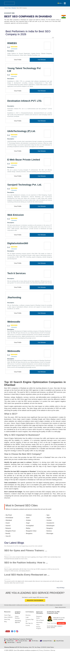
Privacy (41, 650)
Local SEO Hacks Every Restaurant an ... (27, 574)
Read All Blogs (60, 587)
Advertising (39, 622)
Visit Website (42, 59)
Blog (5, 621)
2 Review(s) (14, 165)
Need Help (7, 619)
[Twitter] (15, 631)
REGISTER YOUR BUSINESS (35, 600)
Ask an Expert (40, 620)
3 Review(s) (14, 136)
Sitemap (53, 650)
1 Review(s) (14, 249)
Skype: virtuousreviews (60, 607)
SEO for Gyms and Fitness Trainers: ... (25, 550)
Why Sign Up (29, 623)
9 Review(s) (14, 76)
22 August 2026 (9, 13)
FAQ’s (38, 624)
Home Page (7, 615)
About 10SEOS (8, 617)
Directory (28, 615)
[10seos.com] (9, 3)
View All (8, 536)
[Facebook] (12, 631)
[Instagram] (17, 631)
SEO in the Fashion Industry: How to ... (26, 562)
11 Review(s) (14, 48)
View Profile (17, 59)
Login (27, 617)
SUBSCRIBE (61, 623)
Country (28, 625)
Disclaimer (47, 650)
